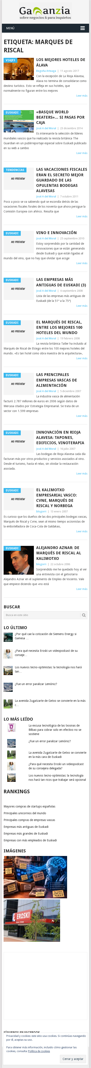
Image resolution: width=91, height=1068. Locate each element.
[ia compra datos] (35, 897)
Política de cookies (39, 1051)
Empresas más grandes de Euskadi (26, 833)
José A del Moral (46, 128)
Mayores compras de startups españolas (29, 806)
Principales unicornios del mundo (25, 813)
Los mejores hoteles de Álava (60, 62)
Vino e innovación (56, 232)
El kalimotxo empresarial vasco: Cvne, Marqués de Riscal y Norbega (56, 498)
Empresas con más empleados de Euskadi (30, 840)
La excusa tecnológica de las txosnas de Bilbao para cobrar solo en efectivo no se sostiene (55, 730)
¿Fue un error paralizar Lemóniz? (50, 741)
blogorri (41, 511)
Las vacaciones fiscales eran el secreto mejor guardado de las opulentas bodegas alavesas (61, 180)
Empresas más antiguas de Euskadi (26, 826)
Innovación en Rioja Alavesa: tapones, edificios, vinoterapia (60, 437)
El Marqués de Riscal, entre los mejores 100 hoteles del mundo (59, 327)
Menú (10, 28)
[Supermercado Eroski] (32, 940)
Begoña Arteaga (46, 70)
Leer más (81, 95)
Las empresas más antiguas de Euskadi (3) (61, 282)
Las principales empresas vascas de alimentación (56, 379)
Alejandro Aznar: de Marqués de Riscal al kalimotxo (58, 552)
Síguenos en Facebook (22, 1032)
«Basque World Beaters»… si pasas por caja (60, 117)
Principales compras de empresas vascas (29, 820)
